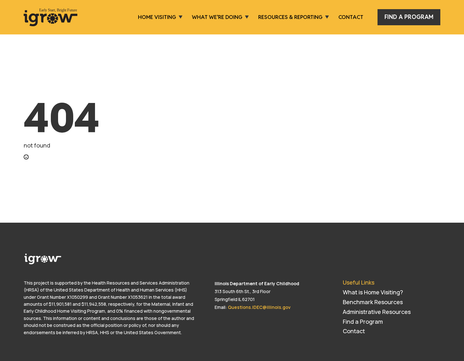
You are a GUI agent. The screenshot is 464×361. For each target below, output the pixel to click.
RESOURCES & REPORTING (290, 17)
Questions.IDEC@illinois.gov (259, 307)
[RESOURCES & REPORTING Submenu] (326, 17)
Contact (350, 17)
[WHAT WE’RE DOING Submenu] (245, 17)
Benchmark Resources (373, 302)
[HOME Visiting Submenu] (179, 17)
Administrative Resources (377, 312)
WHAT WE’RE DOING (217, 17)
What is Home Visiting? (373, 292)
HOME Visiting (157, 17)
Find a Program (363, 321)
